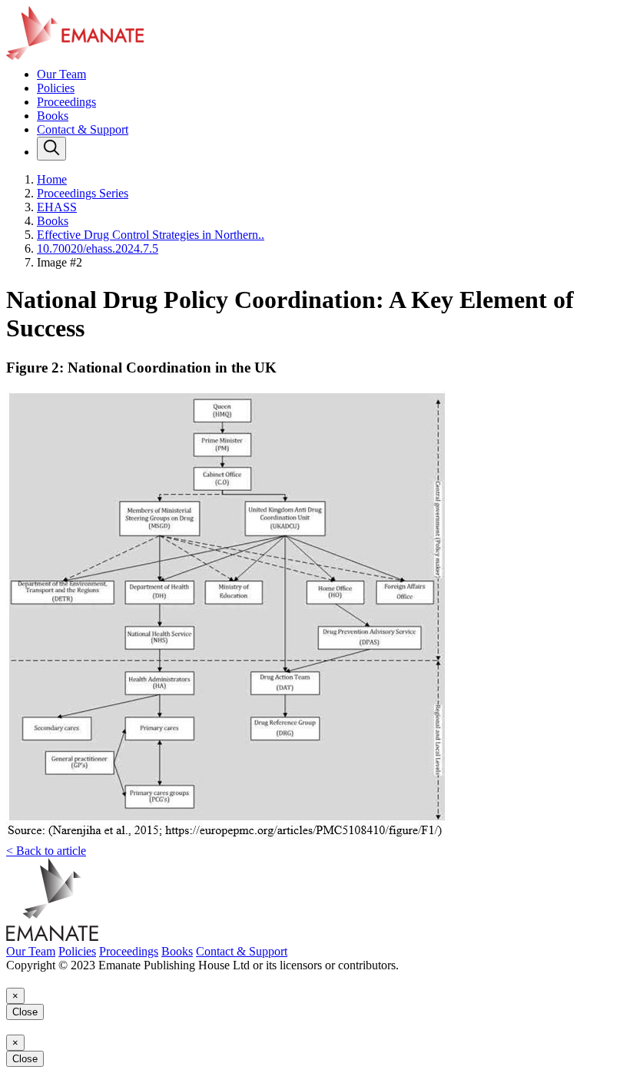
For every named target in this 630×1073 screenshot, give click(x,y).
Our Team (61, 74)
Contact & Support (82, 129)
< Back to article (46, 850)
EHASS (57, 207)
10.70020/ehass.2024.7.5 (97, 248)
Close (25, 1012)
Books (52, 115)
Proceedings (66, 101)
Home (52, 179)
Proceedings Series (82, 193)
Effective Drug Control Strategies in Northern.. (150, 234)
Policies (56, 87)
